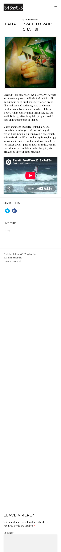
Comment (9, 532)
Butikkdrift (17, 254)
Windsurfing (30, 254)
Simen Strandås (14, 257)
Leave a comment (12, 261)
